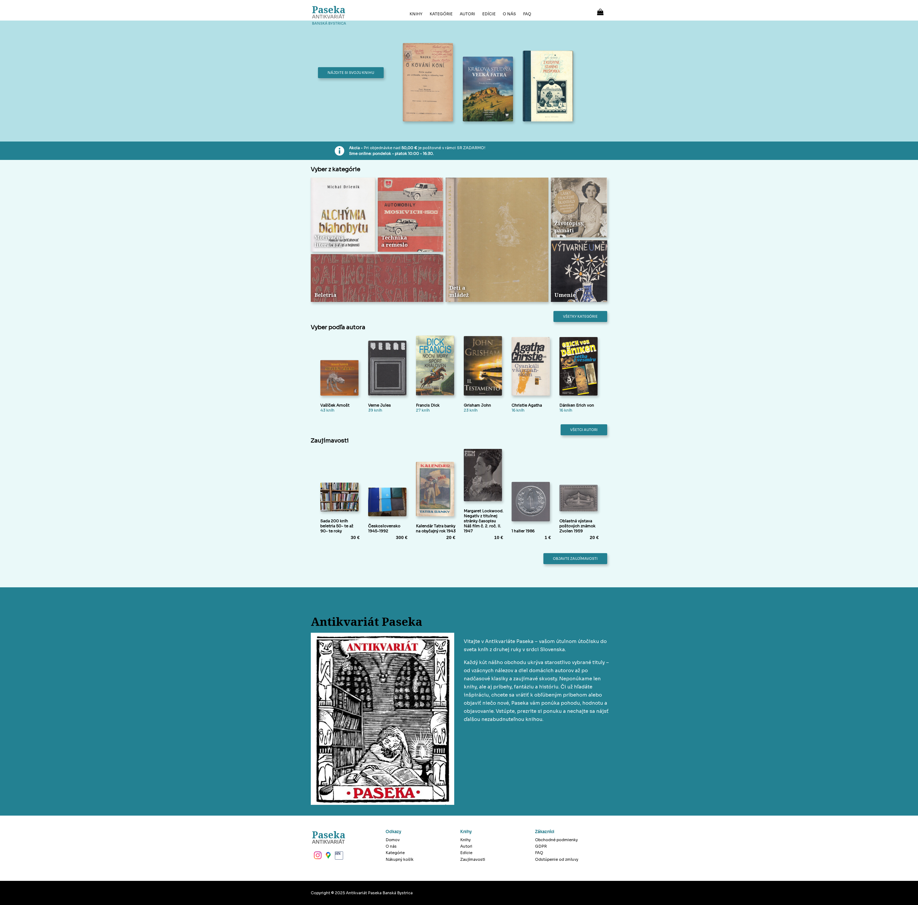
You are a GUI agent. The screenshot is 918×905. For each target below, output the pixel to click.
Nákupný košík (400, 859)
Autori (467, 13)
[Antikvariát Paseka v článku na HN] (338, 856)
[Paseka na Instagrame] (317, 856)
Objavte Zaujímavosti (575, 558)
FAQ (527, 13)
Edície (489, 13)
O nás (509, 13)
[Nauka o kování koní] (429, 82)
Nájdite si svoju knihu (351, 73)
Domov (393, 839)
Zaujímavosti (472, 859)
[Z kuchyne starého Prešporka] (549, 86)
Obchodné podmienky (556, 839)
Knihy (416, 13)
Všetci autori (584, 430)
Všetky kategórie (580, 316)
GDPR (541, 846)
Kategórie (441, 13)
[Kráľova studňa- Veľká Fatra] (489, 90)
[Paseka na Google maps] (327, 856)
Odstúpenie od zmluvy (556, 859)
